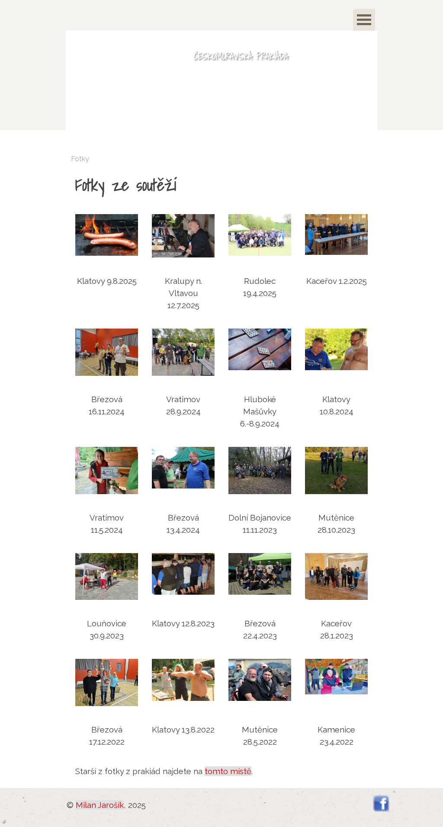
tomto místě (228, 771)
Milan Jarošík (100, 805)
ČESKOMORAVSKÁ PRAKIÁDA (240, 56)
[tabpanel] (221, 185)
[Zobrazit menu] (364, 20)
